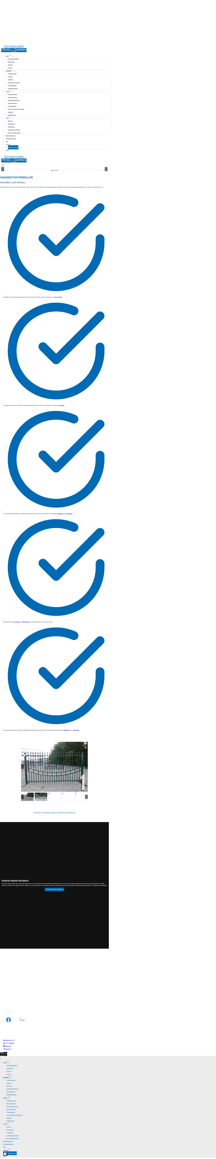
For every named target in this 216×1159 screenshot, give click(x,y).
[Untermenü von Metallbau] (15, 71)
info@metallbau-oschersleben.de (55, 39)
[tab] (52, 170)
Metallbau (60, 513)
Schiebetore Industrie (14, 130)
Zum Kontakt (58, 297)
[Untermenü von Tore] (12, 118)
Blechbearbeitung (13, 88)
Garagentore (11, 124)
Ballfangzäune (12, 115)
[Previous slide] (2, 169)
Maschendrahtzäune (13, 100)
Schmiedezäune (12, 103)
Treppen (10, 76)
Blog (7, 141)
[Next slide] (106, 169)
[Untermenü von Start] (12, 56)
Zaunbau (61, 405)
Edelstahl (10, 79)
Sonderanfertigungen (14, 82)
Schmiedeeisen (12, 85)
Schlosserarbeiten (11, 138)
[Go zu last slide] (22, 767)
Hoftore (10, 121)
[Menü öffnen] (2, 165)
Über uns (10, 65)
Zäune (5, 1098)
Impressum (9, 1030)
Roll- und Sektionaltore (14, 133)
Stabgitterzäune (12, 94)
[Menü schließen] (0, 1058)
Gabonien (10, 112)
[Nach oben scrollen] (1, 1054)
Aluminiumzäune (12, 97)
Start (4, 1062)
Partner (10, 68)
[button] (54, 767)
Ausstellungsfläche (13, 59)
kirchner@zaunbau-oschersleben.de (55, 30)
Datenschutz (16, 1030)
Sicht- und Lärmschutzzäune (16, 109)
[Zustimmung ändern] (5, 1154)
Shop (7, 150)
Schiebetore (11, 127)
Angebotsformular (13, 147)
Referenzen (11, 62)
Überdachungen (12, 74)
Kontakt (5, 1150)
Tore (4, 1124)
